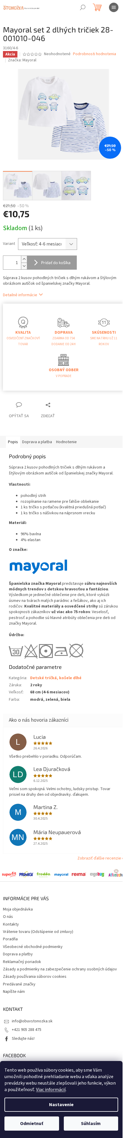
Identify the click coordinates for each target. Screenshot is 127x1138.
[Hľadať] (83, 7)
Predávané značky (19, 984)
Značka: (22, 60)
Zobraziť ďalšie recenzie (99, 858)
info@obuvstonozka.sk (32, 1021)
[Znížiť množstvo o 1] (24, 266)
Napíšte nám (14, 992)
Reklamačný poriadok (22, 962)
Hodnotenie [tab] (66, 442)
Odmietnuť (31, 1123)
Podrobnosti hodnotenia (94, 54)
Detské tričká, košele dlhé (56, 678)
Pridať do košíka (56, 262)
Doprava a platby (18, 954)
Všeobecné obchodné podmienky (33, 947)
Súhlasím (91, 1123)
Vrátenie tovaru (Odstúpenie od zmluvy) (38, 932)
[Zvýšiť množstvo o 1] (24, 259)
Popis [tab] (13, 442)
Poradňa (10, 939)
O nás (8, 917)
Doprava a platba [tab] (37, 442)
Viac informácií (51, 1089)
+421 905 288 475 (26, 1030)
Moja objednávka (18, 909)
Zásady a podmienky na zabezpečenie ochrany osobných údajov (60, 969)
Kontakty (11, 924)
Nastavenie (61, 1104)
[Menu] (114, 7)
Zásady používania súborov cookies (34, 977)
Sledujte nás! (23, 1039)
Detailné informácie (20, 295)
